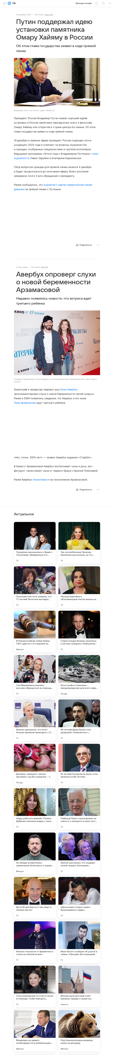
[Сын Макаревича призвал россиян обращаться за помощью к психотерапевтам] (35, 676)
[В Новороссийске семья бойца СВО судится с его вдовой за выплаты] (35, 631)
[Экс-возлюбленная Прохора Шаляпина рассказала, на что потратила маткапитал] (79, 543)
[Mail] (9, 3)
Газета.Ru (49, 14)
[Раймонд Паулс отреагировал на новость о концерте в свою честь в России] (79, 809)
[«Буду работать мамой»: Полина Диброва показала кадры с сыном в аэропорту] (35, 809)
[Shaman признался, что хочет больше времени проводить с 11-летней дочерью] (35, 720)
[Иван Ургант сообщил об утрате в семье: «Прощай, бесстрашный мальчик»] (79, 942)
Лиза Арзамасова (25, 402)
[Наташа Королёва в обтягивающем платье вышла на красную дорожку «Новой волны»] (79, 587)
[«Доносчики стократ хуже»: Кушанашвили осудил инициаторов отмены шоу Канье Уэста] (79, 898)
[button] (57, 82)
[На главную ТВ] (13, 3)
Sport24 (44, 267)
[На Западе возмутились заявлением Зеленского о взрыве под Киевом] (35, 853)
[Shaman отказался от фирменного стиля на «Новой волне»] (35, 942)
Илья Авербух (69, 389)
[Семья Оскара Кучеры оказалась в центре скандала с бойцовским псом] (79, 631)
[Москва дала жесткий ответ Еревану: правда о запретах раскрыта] (79, 986)
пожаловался (41, 479)
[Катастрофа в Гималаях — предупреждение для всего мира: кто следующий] (79, 676)
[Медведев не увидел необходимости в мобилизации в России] (35, 1031)
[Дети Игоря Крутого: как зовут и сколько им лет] (35, 898)
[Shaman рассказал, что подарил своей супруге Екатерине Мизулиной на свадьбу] (79, 853)
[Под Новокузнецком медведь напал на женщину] (79, 1031)
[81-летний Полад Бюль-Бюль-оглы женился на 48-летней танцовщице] (79, 764)
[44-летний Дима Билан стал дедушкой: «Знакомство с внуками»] (79, 720)
